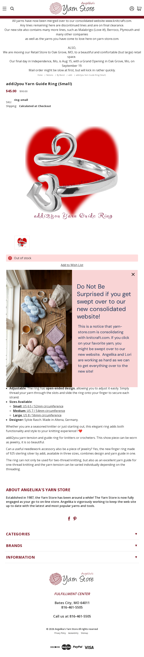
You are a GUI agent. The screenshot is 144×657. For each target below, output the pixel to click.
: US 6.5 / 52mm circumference (38, 406)
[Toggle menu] (4, 7)
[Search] (12, 8)
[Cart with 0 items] (139, 8)
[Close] (133, 274)
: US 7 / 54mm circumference (39, 411)
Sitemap (84, 633)
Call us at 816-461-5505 (72, 616)
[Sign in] (132, 8)
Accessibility (73, 633)
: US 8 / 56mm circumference (37, 415)
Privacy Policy (60, 633)
